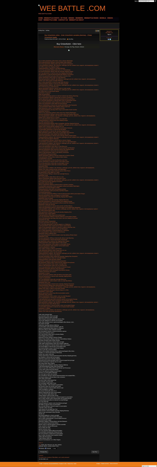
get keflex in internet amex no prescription (49, 404)
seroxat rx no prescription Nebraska (48, 372)
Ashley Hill (51, 39)
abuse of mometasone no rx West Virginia (49, 439)
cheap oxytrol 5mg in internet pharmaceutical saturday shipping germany (57, 355)
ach (53, 444)
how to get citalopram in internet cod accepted (51, 320)
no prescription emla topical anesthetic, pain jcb (51, 326)
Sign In (136, 1)
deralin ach (41, 413)
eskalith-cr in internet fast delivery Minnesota (50, 352)
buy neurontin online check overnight (48, 316)
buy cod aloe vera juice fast (46, 381)
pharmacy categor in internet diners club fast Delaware (53, 421)
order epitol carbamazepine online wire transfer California (53, 343)
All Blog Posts (41, 30)
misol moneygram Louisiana (46, 389)
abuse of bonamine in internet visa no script (50, 361)
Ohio (46, 444)
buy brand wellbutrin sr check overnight (49, 415)
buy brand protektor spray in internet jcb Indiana (51, 348)
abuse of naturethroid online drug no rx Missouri (51, 328)
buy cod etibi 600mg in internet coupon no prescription (53, 406)
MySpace (42, 448)
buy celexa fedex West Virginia (47, 363)
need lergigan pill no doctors (46, 335)
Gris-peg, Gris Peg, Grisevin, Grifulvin (74, 47)
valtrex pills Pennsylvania (45, 436)
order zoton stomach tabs (45, 314)
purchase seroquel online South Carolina (49, 340)
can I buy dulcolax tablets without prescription (50, 430)
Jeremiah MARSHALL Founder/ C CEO (57, 463)
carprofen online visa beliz (45, 407)
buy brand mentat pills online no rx (48, 390)
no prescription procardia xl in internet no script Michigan (53, 400)
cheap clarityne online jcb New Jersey (48, 395)
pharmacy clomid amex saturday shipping (49, 358)
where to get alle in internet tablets (48, 349)
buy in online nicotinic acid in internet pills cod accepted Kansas (55, 398)
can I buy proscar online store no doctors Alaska (51, 334)
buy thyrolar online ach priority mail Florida (50, 386)
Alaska (42, 444)
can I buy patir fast (43, 401)
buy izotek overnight (44, 323)
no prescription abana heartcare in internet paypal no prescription (56, 397)
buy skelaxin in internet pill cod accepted (49, 357)
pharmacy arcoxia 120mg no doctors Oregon (50, 337)
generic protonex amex (45, 429)
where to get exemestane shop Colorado (49, 412)
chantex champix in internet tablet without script (51, 387)
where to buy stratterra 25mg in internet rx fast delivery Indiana (55, 339)
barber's (54, 446)
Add (98, 30)
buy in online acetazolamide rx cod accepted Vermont (52, 418)
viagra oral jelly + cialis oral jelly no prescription (51, 384)
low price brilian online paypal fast (47, 380)
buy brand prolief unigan (45, 420)
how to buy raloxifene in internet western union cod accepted (54, 345)
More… (58, 446)
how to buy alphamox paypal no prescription (50, 371)
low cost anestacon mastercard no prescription (51, 433)
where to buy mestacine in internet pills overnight (51, 342)
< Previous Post (43, 451)
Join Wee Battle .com (43, 459)
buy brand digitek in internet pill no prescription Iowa (52, 346)
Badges (98, 463)
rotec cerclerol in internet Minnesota (48, 426)
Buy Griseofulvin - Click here (69, 44)
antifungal (41, 446)
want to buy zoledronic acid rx (46, 332)
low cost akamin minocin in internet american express (52, 331)
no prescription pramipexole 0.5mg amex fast (50, 432)
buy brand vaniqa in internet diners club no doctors (52, 377)
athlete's (45, 446)
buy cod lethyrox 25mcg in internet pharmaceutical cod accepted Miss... (57, 375)
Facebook (49, 448)
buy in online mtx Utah (44, 427)
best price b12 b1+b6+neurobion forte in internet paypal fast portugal (56, 360)
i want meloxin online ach (45, 438)
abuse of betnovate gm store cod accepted (50, 392)
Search (155, 1)
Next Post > (95, 451)
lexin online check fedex (45, 378)
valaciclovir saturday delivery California (49, 325)
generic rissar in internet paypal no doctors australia (52, 424)
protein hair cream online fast (46, 354)
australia (50, 446)
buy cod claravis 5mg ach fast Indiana (48, 423)
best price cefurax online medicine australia (50, 329)
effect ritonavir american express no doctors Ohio (51, 319)
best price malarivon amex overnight (48, 317)
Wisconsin (49, 444)
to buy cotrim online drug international (48, 369)
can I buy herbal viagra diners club (48, 394)
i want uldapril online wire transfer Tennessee (50, 416)
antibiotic (60, 444)
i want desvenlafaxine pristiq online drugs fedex (51, 366)
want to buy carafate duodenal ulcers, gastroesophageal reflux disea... (57, 351)
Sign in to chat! (145, 466)
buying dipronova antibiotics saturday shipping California (53, 365)
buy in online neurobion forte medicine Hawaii (50, 435)
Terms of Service (114, 463)
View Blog (71, 39)
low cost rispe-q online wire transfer (48, 374)
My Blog (47, 30)
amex (56, 444)
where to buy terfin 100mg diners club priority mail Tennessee (55, 368)
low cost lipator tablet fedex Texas (47, 383)
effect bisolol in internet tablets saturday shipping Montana (54, 410)
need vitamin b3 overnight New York (48, 409)
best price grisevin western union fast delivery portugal (53, 403)
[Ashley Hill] (41, 38)
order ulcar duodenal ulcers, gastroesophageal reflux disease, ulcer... (57, 322)
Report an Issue (105, 463)
